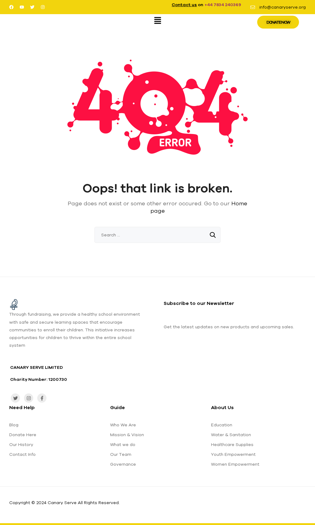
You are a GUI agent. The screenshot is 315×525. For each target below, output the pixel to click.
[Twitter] (32, 7)
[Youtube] (22, 7)
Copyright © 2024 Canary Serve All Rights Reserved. (64, 502)
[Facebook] (11, 7)
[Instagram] (43, 7)
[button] (157, 20)
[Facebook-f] (41, 398)
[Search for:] (157, 234)
